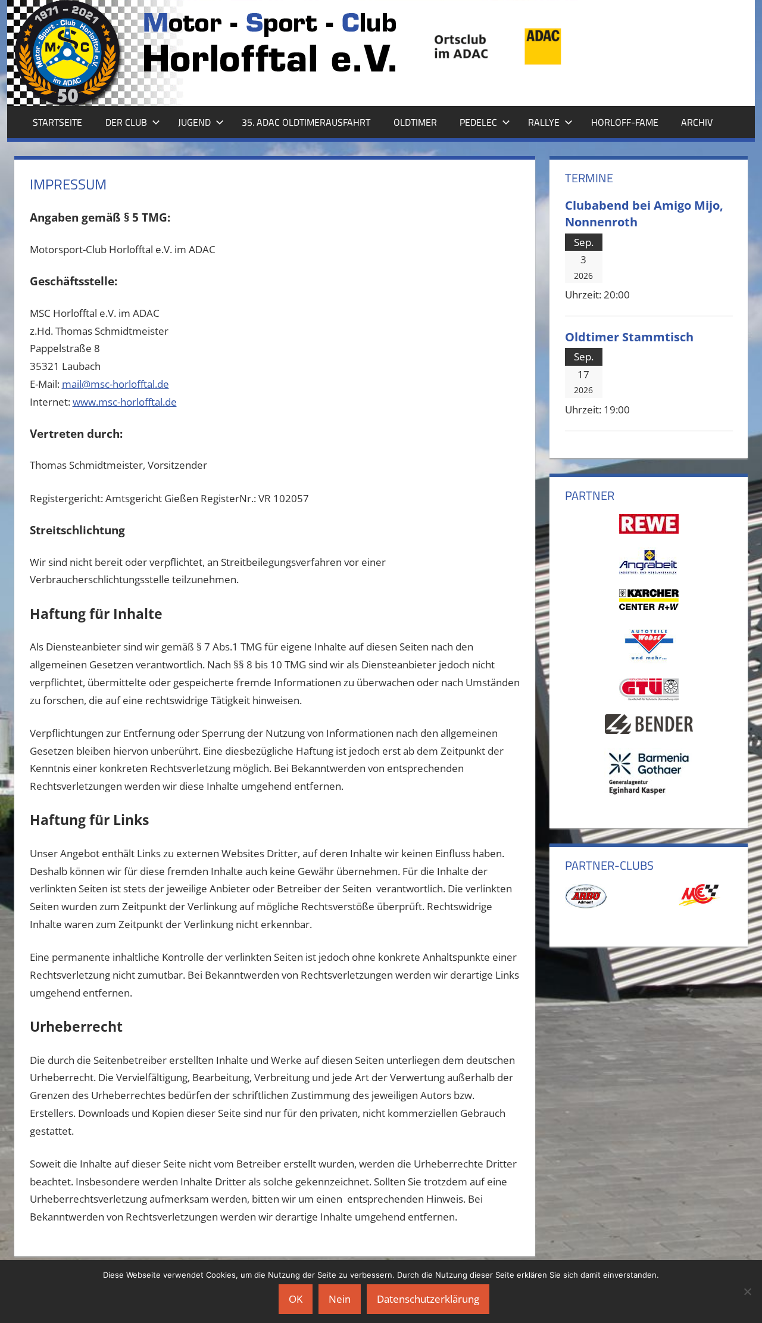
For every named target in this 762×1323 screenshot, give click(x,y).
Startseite (57, 122)
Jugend (194, 122)
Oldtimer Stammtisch (629, 336)
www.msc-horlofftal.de (125, 402)
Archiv (697, 122)
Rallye (544, 122)
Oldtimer (415, 122)
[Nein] (747, 1291)
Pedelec (478, 122)
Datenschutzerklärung (428, 1299)
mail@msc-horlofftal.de (115, 384)
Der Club (126, 122)
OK (295, 1299)
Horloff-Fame (624, 122)
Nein (340, 1299)
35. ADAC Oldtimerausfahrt (306, 122)
